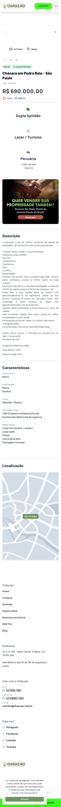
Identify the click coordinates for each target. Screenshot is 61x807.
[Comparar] (16, 60)
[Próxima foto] (55, 31)
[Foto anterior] (5, 31)
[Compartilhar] (10, 60)
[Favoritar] (4, 60)
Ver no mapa (30, 516)
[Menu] (56, 6)
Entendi (25, 799)
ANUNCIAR (43, 5)
